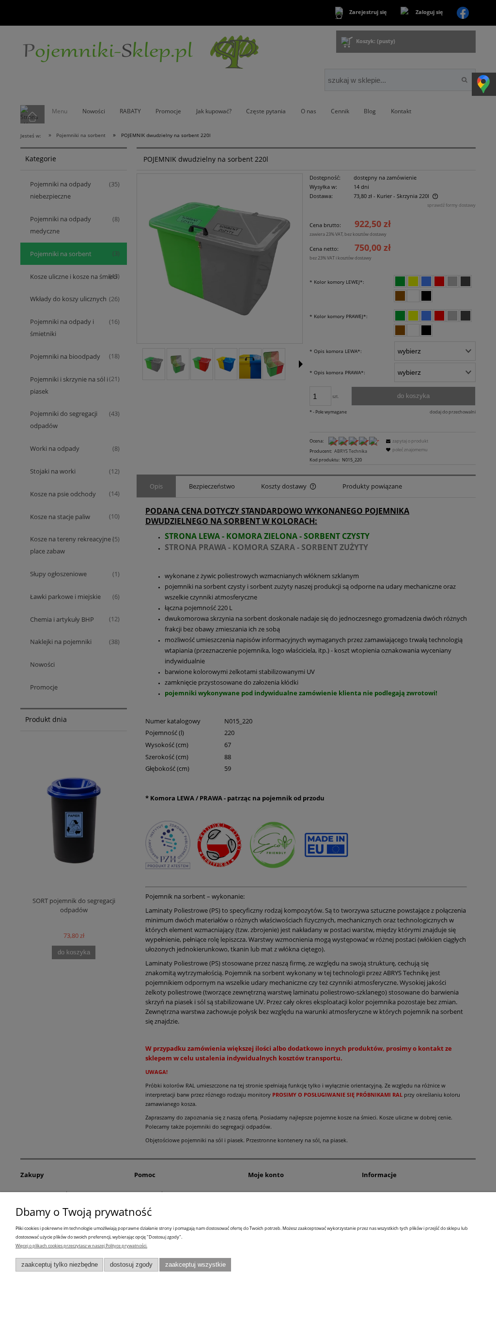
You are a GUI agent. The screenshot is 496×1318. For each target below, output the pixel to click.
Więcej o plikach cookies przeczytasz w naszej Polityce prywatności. (81, 1245)
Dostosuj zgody (131, 1264)
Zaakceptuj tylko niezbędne (59, 1264)
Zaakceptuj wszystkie (195, 1264)
